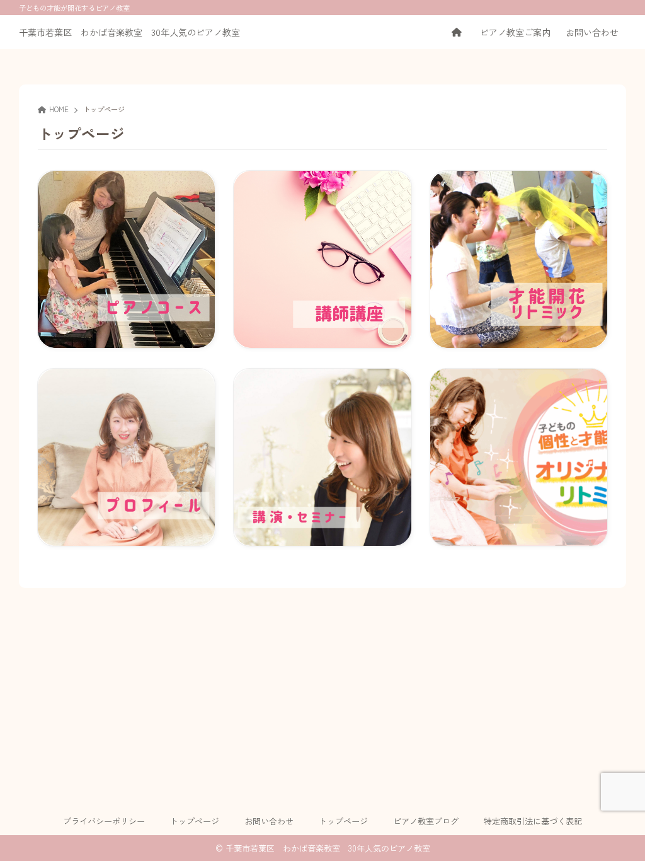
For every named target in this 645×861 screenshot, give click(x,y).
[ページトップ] (616, 832)
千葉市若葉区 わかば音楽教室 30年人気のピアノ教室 (129, 32)
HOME (59, 109)
